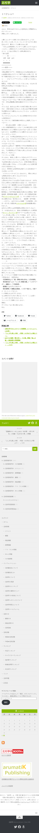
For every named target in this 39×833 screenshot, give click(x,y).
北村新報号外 (8, 460)
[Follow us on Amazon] (36, 423)
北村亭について (10, 577)
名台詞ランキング (10, 669)
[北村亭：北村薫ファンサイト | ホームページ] (7, 3)
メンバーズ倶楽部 (7, 786)
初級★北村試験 (10, 637)
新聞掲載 (8, 545)
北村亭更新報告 (10, 504)
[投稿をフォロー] (3, 744)
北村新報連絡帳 (8, 496)
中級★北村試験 (10, 641)
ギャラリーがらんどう (10, 196)
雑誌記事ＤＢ (9, 623)
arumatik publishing (11, 500)
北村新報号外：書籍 (11, 477)
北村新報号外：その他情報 (13, 464)
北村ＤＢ (6, 614)
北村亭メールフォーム (12, 609)
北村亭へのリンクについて (13, 600)
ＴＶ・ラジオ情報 (10, 549)
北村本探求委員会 (10, 509)
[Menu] (36, 2)
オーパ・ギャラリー (9, 213)
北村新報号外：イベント (9, 8)
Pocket (30, 22)
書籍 (6, 536)
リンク (6, 674)
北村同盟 (6, 678)
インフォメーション (10, 563)
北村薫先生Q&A (10, 572)
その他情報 (8, 559)
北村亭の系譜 (9, 582)
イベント (8, 531)
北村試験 (6, 632)
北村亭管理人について (12, 605)
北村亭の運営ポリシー (12, 591)
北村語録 (8, 628)
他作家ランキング (10, 660)
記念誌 (6, 683)
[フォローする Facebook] (32, 423)
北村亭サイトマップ (11, 586)
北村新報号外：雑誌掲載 (13, 482)
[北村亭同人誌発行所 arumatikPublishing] (17, 777)
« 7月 (3, 736)
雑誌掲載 (8, 540)
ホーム (6, 522)
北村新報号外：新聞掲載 (13, 473)
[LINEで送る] (17, 22)
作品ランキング (10, 651)
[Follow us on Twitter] (29, 423)
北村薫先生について (11, 568)
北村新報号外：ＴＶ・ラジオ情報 (15, 486)
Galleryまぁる (20, 203)
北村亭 (5, 18)
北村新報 (6, 526)
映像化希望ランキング (12, 664)
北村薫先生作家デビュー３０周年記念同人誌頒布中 (18, 779)
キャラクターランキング (13, 655)
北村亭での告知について (13, 595)
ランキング (7, 646)
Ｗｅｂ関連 (8, 554)
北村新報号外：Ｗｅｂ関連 (13, 491)
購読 (5, 702)
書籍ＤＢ (8, 618)
